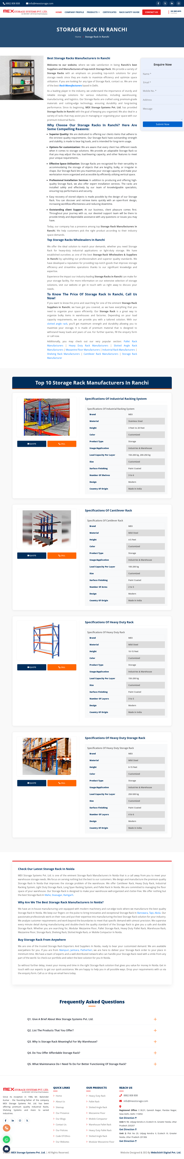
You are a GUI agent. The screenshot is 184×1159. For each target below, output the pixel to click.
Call (62, 443)
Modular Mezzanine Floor (101, 1141)
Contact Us (61, 1124)
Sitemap (60, 1107)
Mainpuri (64, 950)
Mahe (48, 895)
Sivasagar (57, 895)
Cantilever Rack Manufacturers (101, 353)
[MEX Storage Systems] (25, 12)
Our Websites (62, 1141)
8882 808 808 (12, 3)
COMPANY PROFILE (74, 12)
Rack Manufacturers (70, 85)
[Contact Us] (6, 1129)
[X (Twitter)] (165, 3)
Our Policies (62, 1130)
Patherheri (86, 950)
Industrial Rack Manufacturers (118, 349)
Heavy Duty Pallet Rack (100, 1130)
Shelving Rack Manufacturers (63, 353)
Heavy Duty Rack (97, 1095)
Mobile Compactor (98, 1118)
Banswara (142, 912)
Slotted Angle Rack (98, 1107)
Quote (32, 443)
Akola (158, 912)
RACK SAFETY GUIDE (129, 12)
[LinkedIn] (171, 3)
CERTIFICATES (109, 12)
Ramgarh (68, 895)
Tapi (151, 912)
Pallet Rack (94, 1101)
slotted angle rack (57, 323)
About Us (60, 1101)
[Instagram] (178, 3)
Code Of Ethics (63, 1136)
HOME (59, 12)
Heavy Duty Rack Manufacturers (88, 345)
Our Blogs (61, 1118)
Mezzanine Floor (97, 1113)
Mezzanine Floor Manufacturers (83, 349)
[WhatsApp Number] (6, 1139)
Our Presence (62, 1113)
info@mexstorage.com (40, 3)
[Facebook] (158, 3)
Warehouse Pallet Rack (100, 1124)
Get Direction (127, 1117)
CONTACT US (151, 12)
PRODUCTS (92, 12)
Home (78, 36)
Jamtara (74, 950)
